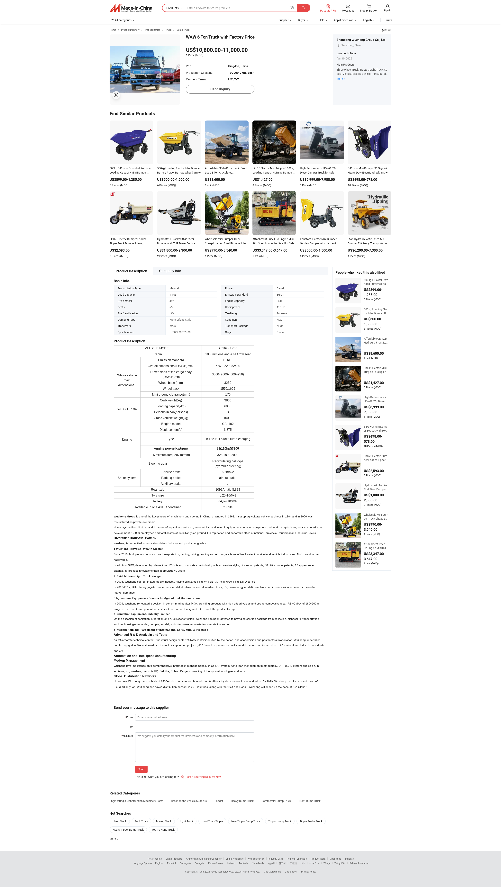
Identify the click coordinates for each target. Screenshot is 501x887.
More (340, 79)
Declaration (291, 871)
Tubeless (282, 313)
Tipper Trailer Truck (311, 821)
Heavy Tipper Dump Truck (128, 829)
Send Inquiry (220, 89)
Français (199, 863)
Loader (218, 801)
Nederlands (258, 863)
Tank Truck (141, 821)
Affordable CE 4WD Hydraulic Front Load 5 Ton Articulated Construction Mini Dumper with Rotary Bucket (376, 341)
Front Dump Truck (310, 801)
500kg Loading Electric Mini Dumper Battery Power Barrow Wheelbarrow (375, 311)
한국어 (282, 863)
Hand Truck (120, 821)
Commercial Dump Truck (276, 801)
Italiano (231, 863)
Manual (174, 288)
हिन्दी (303, 863)
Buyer (301, 20)
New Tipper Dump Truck (245, 821)
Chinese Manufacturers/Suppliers (204, 858)
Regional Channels (297, 858)
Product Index (318, 858)
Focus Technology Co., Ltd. (225, 871)
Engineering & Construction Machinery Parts (136, 801)
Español (171, 863)
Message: (127, 736)
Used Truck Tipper (212, 821)
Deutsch (243, 863)
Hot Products (155, 858)
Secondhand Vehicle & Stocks (189, 801)
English (159, 863)
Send (141, 769)
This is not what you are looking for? (157, 777)
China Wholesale (234, 858)
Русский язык (215, 863)
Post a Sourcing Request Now (201, 777)
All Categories (123, 20)
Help (321, 20)
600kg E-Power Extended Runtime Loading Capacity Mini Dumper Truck (376, 282)
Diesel (280, 288)
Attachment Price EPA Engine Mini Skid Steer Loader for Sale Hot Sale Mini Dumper (376, 546)
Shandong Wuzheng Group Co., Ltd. (361, 40)
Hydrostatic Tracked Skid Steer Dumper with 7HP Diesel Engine (376, 487)
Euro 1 (281, 294)
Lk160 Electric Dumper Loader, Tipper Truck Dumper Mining (376, 458)
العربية (271, 863)
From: (128, 717)
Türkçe (326, 863)
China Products (174, 858)
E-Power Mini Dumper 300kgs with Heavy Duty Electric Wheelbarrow (376, 429)
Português (185, 863)
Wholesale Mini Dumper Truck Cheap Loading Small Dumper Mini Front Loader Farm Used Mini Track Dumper (376, 517)
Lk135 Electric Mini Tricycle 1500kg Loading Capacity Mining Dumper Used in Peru (376, 370)
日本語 (293, 863)
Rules (389, 20)
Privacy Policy (308, 871)
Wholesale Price (256, 858)
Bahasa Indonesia (359, 863)
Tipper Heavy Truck (279, 821)
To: (131, 726)
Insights (349, 858)
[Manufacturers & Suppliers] (131, 8)
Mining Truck (164, 821)
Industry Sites (276, 858)
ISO (171, 313)
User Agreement (272, 871)
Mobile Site (335, 858)
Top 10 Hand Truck (163, 829)
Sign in (387, 10)
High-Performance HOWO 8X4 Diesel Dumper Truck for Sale (375, 399)
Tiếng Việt (339, 863)
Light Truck (186, 821)
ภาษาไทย (314, 863)
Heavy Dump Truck (242, 801)
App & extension (343, 20)
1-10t (172, 294)
